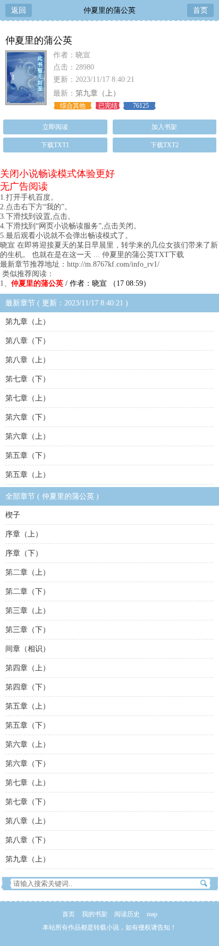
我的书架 (94, 914)
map (152, 914)
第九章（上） (97, 93)
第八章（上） (27, 360)
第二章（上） (27, 572)
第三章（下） (27, 630)
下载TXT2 (164, 145)
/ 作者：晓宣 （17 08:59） (80, 283)
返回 (18, 10)
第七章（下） (27, 379)
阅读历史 (127, 914)
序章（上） (24, 534)
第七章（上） (27, 398)
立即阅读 (55, 127)
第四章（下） (27, 687)
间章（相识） (27, 649)
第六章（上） (27, 436)
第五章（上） (27, 475)
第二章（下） (27, 591)
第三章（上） (27, 611)
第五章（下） (27, 455)
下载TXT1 (55, 145)
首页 (200, 10)
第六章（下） (27, 417)
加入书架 (164, 127)
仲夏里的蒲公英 (109, 10)
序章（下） (24, 553)
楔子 (12, 515)
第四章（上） (27, 668)
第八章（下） (27, 341)
